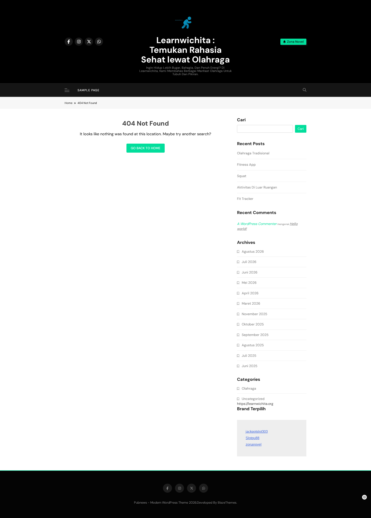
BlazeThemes (227, 502)
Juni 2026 (249, 272)
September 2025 (255, 335)
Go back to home (145, 148)
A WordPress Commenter (257, 224)
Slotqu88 (252, 438)
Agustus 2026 (253, 251)
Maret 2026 (251, 303)
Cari (241, 120)
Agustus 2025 (253, 345)
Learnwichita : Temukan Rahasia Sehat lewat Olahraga (185, 50)
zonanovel (254, 444)
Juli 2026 (249, 262)
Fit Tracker (245, 198)
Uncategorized (253, 398)
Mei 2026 (249, 282)
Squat (241, 176)
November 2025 (254, 314)
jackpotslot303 (257, 431)
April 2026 (250, 293)
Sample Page (88, 90)
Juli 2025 (249, 355)
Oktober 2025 (253, 324)
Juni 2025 (249, 366)
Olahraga (249, 388)
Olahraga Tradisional (253, 153)
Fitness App (246, 164)
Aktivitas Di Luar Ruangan (257, 187)
